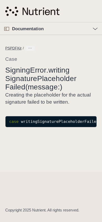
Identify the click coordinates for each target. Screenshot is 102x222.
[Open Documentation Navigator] (6, 29)
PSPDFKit (13, 48)
